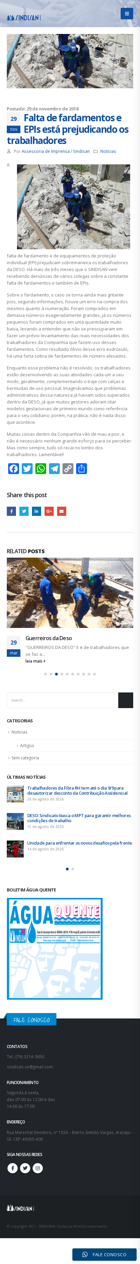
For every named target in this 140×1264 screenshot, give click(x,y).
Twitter (24, 511)
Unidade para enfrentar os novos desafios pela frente (79, 843)
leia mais (34, 661)
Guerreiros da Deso (48, 638)
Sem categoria (25, 758)
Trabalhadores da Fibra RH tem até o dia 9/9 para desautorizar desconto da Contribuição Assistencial (77, 790)
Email (61, 511)
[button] (45, 674)
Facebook (11, 511)
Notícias (108, 151)
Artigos (27, 745)
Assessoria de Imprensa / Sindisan (56, 151)
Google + (49, 511)
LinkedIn (36, 511)
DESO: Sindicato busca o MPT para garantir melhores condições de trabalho (79, 818)
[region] (70, 1206)
